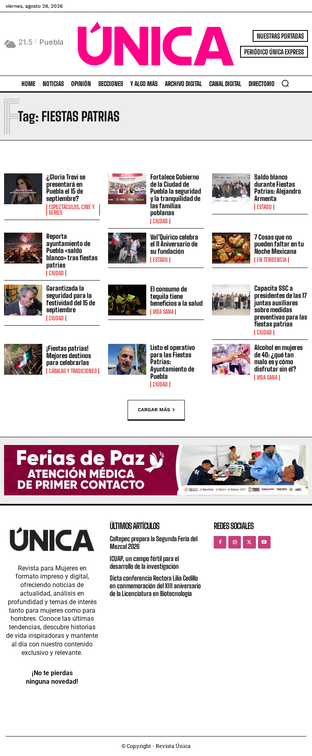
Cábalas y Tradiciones (73, 371)
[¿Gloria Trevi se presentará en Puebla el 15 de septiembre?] (23, 188)
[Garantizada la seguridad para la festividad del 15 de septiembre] (23, 300)
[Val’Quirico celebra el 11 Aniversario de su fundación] (127, 248)
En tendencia (271, 260)
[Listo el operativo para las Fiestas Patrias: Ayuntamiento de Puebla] (127, 359)
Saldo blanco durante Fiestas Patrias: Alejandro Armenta (277, 187)
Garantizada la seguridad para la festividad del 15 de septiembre (70, 298)
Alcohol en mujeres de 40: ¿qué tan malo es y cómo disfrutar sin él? (278, 358)
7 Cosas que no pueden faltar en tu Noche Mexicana (279, 244)
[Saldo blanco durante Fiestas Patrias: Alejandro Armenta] (231, 188)
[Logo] (156, 43)
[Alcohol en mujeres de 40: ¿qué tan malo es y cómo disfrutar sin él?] (231, 359)
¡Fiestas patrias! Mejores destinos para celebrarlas (68, 355)
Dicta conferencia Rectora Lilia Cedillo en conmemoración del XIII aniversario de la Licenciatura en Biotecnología (155, 585)
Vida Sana (163, 312)
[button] (285, 83)
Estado (264, 207)
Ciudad (160, 221)
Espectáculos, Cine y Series (72, 210)
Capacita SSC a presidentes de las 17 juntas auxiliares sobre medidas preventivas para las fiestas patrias (280, 306)
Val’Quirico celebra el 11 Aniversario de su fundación (174, 244)
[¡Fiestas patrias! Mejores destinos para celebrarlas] (23, 359)
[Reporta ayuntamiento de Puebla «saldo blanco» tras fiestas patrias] (23, 248)
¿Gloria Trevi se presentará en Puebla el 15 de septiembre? (65, 187)
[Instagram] (234, 542)
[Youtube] (264, 542)
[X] (249, 542)
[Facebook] (220, 542)
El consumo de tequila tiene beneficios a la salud (176, 296)
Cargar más (154, 409)
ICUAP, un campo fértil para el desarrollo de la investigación (144, 562)
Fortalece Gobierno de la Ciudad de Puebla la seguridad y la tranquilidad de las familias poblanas (175, 194)
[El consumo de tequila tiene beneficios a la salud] (127, 300)
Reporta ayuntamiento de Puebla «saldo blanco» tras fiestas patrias (72, 250)
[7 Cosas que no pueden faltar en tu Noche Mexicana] (231, 248)
